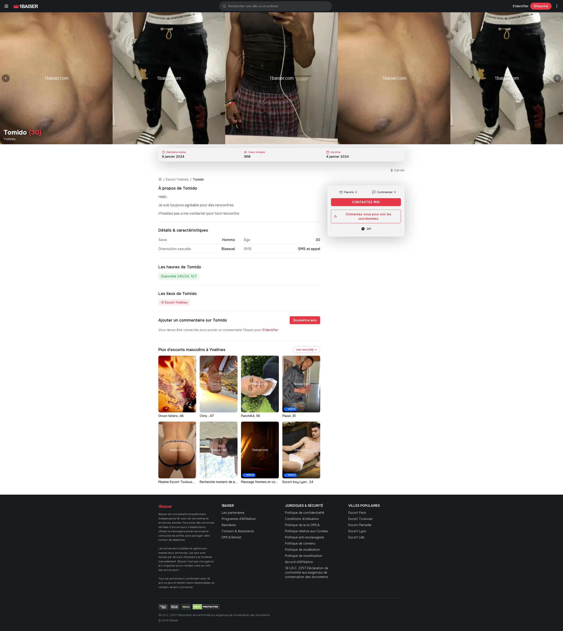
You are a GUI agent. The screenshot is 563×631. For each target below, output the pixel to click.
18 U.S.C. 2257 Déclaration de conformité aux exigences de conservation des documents (306, 572)
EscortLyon (357, 531)
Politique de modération (302, 550)
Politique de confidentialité (304, 513)
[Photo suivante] (557, 78)
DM (369, 229)
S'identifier (520, 6)
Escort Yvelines (177, 179)
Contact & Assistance (238, 531)
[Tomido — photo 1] (56, 78)
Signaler (399, 170)
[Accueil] (160, 179)
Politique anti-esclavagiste (304, 537)
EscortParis (357, 513)
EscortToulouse (360, 519)
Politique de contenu (300, 543)
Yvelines (10, 139)
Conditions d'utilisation (302, 519)
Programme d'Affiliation (239, 519)
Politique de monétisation (303, 556)
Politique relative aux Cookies (306, 531)
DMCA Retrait (231, 537)
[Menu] (6, 6)
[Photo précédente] (6, 78)
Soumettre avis (305, 320)
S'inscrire (541, 6)
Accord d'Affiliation (299, 562)
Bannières (229, 525)
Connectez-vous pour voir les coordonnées (368, 216)
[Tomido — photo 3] (281, 78)
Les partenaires (233, 513)
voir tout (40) (306, 349)
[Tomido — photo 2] (169, 78)
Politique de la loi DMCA (302, 525)
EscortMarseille (359, 525)
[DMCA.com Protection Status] (206, 606)
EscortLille (356, 537)
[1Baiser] (25, 6)
